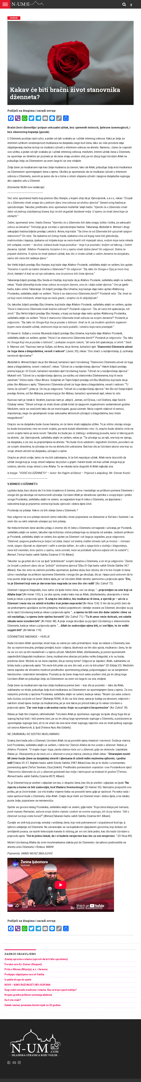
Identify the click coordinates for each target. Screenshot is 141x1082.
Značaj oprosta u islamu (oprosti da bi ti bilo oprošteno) (36, 959)
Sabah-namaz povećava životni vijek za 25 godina (32, 1005)
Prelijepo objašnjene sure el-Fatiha (24, 974)
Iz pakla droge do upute (17, 979)
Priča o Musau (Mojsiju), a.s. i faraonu (26, 969)
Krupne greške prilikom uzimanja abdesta (28, 994)
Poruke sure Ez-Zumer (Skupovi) (23, 964)
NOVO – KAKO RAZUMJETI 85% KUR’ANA (27, 984)
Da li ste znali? (12, 1000)
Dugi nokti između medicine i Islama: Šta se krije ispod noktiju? (40, 990)
